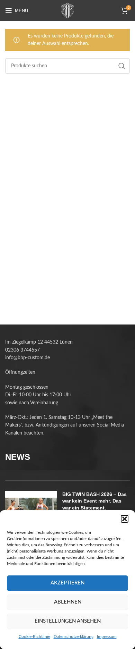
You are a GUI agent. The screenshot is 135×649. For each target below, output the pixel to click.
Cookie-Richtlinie (34, 636)
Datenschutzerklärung (73, 636)
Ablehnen (67, 602)
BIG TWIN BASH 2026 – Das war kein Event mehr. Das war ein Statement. (94, 501)
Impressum (107, 636)
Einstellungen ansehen (68, 621)
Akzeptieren (67, 582)
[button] (124, 518)
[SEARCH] (122, 66)
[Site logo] (67, 10)
